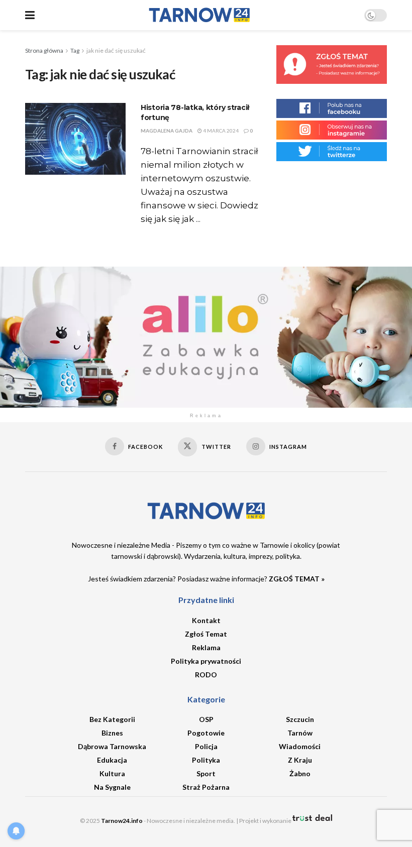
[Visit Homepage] (199, 15)
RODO (206, 674)
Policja (206, 746)
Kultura (112, 773)
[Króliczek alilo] (206, 336)
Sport (206, 773)
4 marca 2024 (220, 131)
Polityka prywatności (206, 661)
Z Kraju (300, 760)
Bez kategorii (112, 719)
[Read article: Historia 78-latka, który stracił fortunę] (75, 139)
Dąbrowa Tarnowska (112, 746)
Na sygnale (112, 787)
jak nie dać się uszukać (116, 50)
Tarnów (300, 733)
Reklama (206, 647)
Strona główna (44, 50)
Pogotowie (206, 733)
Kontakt (206, 620)
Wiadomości (300, 746)
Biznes (112, 733)
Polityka (206, 760)
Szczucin (300, 719)
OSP (206, 719)
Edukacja (112, 760)
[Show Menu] (30, 15)
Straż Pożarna (206, 787)
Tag (74, 50)
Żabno (300, 773)
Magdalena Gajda (166, 131)
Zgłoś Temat (206, 634)
